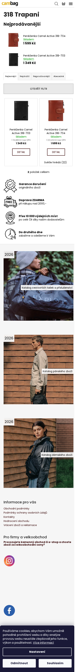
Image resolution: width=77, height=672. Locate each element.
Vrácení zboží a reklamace (20, 525)
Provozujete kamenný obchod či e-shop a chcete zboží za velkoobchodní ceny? (37, 543)
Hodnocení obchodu (16, 521)
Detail (21, 152)
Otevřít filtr (38, 89)
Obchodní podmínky (16, 508)
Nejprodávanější (41, 76)
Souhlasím (55, 663)
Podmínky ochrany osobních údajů (25, 512)
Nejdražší (25, 76)
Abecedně (59, 76)
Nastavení (37, 652)
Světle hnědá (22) (55, 162)
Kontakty (9, 517)
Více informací (43, 643)
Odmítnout (19, 663)
